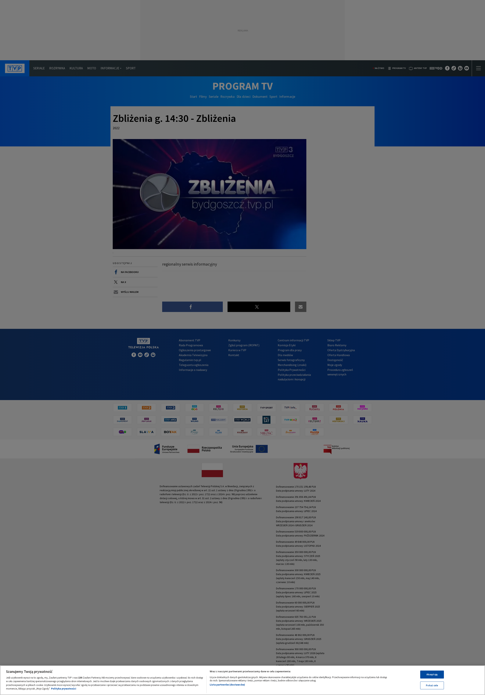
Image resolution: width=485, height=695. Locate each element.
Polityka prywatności (63, 688)
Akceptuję (432, 674)
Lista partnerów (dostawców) (227, 684)
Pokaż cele (432, 685)
